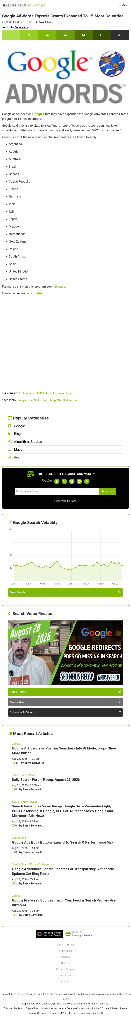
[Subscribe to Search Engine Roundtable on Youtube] (79, 481)
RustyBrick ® (55, 1003)
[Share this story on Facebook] (11, 35)
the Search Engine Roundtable (33, 994)
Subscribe (107, 491)
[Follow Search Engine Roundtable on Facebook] (57, 481)
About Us (65, 963)
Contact (65, 981)
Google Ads (21, 27)
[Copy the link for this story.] (120, 35)
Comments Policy (65, 969)
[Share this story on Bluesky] (84, 35)
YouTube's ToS (95, 1013)
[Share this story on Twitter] (29, 35)
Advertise (65, 975)
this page (58, 286)
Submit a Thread (65, 944)
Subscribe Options (65, 501)
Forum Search (65, 950)
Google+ (38, 114)
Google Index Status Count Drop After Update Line (47, 400)
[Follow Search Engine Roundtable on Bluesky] (72, 481)
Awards (65, 957)
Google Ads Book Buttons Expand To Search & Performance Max (62, 842)
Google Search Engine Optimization (33, 864)
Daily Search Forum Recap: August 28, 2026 (46, 780)
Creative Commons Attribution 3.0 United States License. (97, 1008)
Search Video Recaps (25, 801)
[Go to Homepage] (24, 5)
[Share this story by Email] (102, 35)
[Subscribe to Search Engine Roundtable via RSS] (87, 481)
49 (17, 762)
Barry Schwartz (46, 22)
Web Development (77, 1003)
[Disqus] (65, 344)
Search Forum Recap (24, 775)
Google (16, 743)
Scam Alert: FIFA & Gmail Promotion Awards (49, 393)
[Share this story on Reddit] (47, 35)
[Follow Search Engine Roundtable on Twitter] (64, 481)
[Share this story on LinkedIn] (65, 35)
